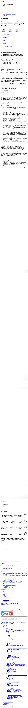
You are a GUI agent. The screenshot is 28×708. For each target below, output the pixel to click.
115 (9, 644)
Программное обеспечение (12, 697)
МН (12, 639)
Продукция (5, 626)
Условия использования (6, 622)
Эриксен (5, 15)
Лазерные (10, 668)
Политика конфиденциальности (19, 622)
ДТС (9, 658)
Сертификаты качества (8, 597)
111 (9, 642)
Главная (5, 11)
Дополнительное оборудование (15, 690)
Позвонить (5, 561)
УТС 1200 (10, 650)
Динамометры (11, 662)
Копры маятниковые (7, 578)
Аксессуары (5, 586)
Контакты (5, 598)
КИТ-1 (9, 684)
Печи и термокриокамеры (14, 691)
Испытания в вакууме (13, 685)
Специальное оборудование (9, 14)
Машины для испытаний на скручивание (12, 582)
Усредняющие (11, 672)
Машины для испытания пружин (15, 696)
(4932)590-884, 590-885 (8, 565)
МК (12, 640)
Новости (5, 593)
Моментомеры (11, 663)
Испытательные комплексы (9, 587)
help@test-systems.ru (7, 568)
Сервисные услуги (7, 47)
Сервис (4, 596)
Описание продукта (7, 46)
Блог (4, 594)
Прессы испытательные (8, 579)
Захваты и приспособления (14, 689)
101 (9, 635)
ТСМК (9, 655)
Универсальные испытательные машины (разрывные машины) (15, 631)
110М (9, 636)
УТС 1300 (10, 651)
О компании (6, 600)
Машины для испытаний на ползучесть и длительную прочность (15, 646)
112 (9, 643)
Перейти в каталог (10, 629)
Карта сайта (5, 601)
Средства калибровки (8, 580)
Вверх (2, 44)
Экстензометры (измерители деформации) (12, 581)
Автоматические (12, 669)
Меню (7, 628)
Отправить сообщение (16, 561)
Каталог (5, 12)
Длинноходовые (12, 671)
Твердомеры (6, 583)
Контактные (11, 670)
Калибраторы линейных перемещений (17, 664)
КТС (9, 676)
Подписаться (16, 610)
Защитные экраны (12, 692)
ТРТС (9, 679)
